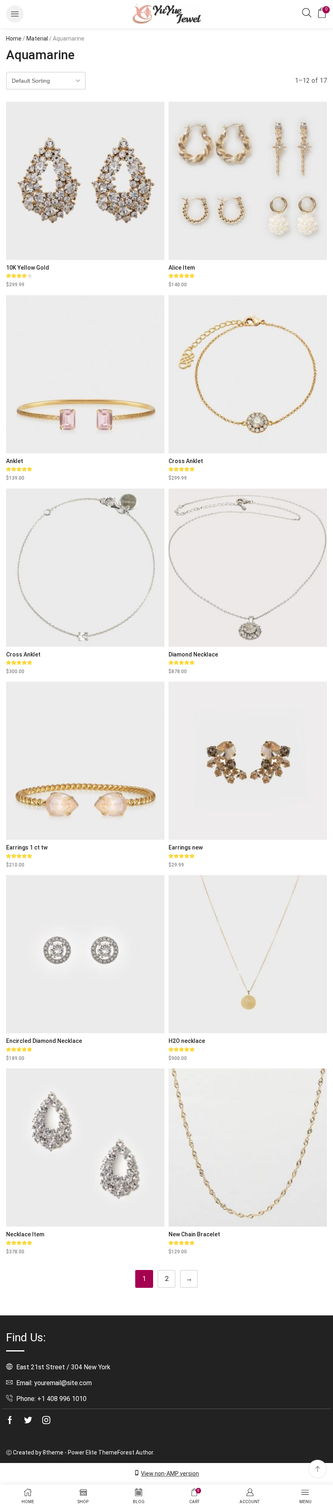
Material (37, 38)
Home (14, 38)
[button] (15, 14)
